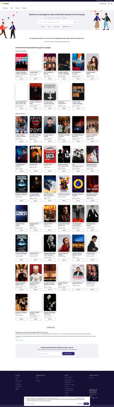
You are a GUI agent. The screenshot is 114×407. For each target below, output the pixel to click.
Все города (18, 382)
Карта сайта (67, 396)
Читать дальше (19, 340)
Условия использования (69, 388)
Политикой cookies (59, 399)
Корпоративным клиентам (70, 384)
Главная (106, 0)
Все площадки (18, 384)
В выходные (38, 380)
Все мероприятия (19, 380)
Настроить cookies (29, 403)
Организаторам (68, 382)
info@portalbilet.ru (93, 392)
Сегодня (37, 377)
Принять (86, 403)
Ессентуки (111, 0)
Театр (11, 8)
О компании (67, 392)
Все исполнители (19, 386)
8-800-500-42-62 (100, 0)
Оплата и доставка (68, 377)
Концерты (5, 8)
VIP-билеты (67, 386)
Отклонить (79, 403)
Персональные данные (69, 390)
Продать (103, 3)
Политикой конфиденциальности (71, 399)
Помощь (17, 8)
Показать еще (50, 327)
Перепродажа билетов (69, 380)
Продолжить (68, 353)
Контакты (24, 8)
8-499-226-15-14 (93, 390)
